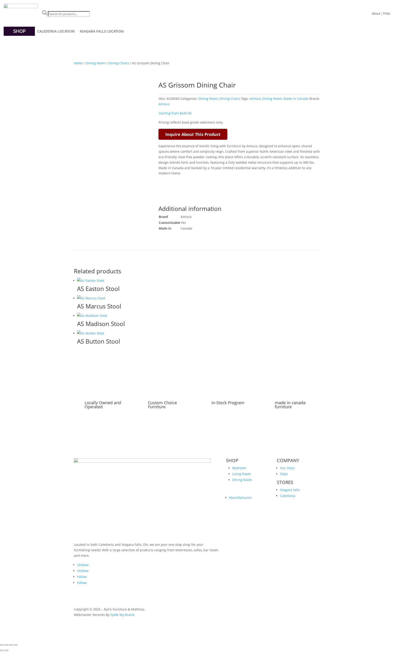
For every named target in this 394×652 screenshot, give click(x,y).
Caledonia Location (56, 32)
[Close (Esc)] (15, 645)
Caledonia (287, 496)
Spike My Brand (122, 615)
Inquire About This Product (192, 134)
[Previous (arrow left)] (2, 650)
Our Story (287, 468)
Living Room (241, 474)
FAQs (386, 13)
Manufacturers (240, 497)
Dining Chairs (118, 63)
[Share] (11, 645)
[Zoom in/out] (2, 645)
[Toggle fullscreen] (6, 645)
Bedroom (239, 468)
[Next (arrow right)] (6, 650)
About (376, 13)
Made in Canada (295, 98)
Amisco (255, 98)
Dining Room (95, 63)
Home (78, 63)
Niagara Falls (290, 490)
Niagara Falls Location (102, 32)
